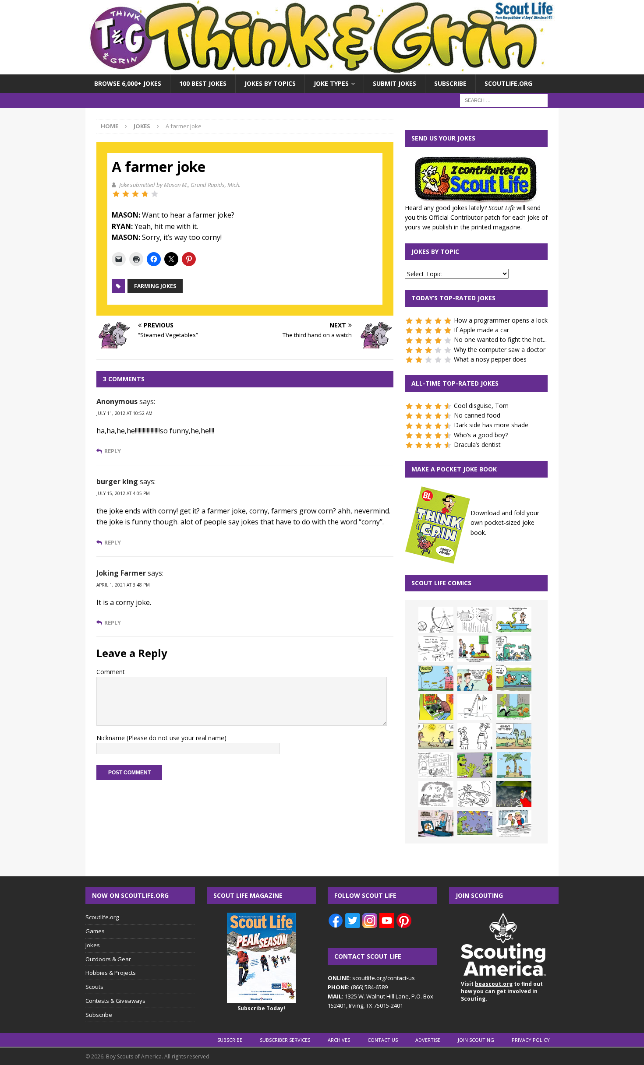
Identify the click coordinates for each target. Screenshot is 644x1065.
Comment (110, 672)
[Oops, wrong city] (513, 649)
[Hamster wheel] (435, 620)
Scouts (94, 987)
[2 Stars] (125, 194)
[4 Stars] (145, 194)
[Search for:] (504, 100)
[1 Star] (116, 194)
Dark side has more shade (491, 425)
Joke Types (331, 83)
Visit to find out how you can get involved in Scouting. (502, 991)
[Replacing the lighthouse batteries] (474, 707)
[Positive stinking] (435, 765)
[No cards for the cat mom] (435, 823)
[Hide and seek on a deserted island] (513, 765)
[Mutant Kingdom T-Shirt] (474, 736)
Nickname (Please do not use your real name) (161, 738)
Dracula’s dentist (477, 444)
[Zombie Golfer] (435, 678)
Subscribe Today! (261, 1008)
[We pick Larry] (474, 649)
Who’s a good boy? (481, 435)
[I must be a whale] (513, 678)
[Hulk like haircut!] (474, 765)
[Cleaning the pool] (513, 620)
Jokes (92, 945)
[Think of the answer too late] (513, 823)
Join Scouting (476, 1040)
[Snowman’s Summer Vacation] (435, 649)
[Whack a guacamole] (435, 707)
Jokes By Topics (270, 83)
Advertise (427, 1040)
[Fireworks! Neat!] (474, 823)
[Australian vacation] (474, 620)
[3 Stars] (135, 194)
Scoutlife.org (508, 83)
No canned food (477, 415)
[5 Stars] (154, 194)
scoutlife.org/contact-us (371, 978)
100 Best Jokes (202, 83)
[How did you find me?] (513, 707)
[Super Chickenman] (513, 794)
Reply (112, 451)
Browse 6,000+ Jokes (127, 83)
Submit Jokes (394, 83)
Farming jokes (155, 286)
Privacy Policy (531, 1040)
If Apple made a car (481, 330)
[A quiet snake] (513, 736)
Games (95, 931)
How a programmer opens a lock (501, 320)
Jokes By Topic (435, 251)
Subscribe (450, 83)
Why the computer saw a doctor (499, 349)
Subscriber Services (285, 1040)
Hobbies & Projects (110, 973)
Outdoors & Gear (108, 959)
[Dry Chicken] (435, 736)
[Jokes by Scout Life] (322, 69)
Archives (339, 1040)
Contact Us (383, 1040)
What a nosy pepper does (490, 359)
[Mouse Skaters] (474, 794)
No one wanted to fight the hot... (500, 339)
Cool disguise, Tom (481, 405)
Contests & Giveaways (115, 1001)
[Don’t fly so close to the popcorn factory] (474, 678)
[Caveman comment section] (435, 794)
